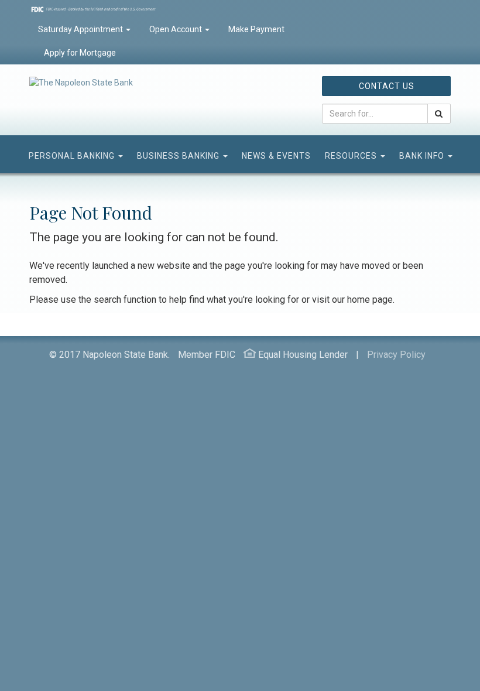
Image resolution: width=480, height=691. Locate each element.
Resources (352, 155)
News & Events (276, 155)
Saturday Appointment (81, 29)
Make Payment (256, 29)
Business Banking (179, 155)
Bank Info (423, 155)
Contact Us (386, 86)
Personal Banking (73, 155)
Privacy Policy (396, 354)
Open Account (176, 29)
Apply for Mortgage (79, 52)
